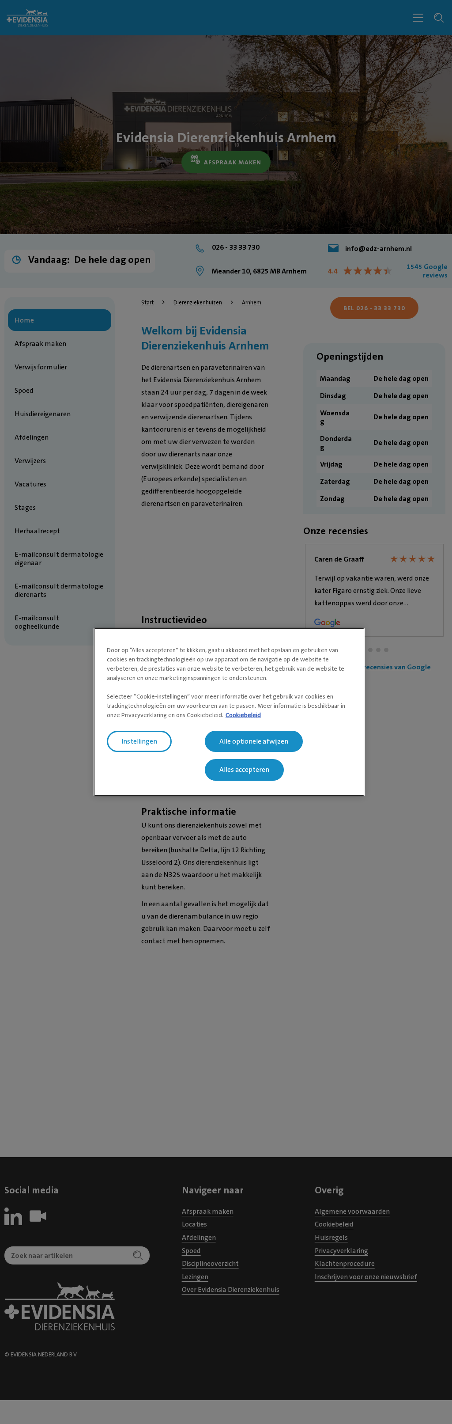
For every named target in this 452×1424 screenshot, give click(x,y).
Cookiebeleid (243, 715)
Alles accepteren (244, 770)
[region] (229, 712)
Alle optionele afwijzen (253, 741)
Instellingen (139, 741)
